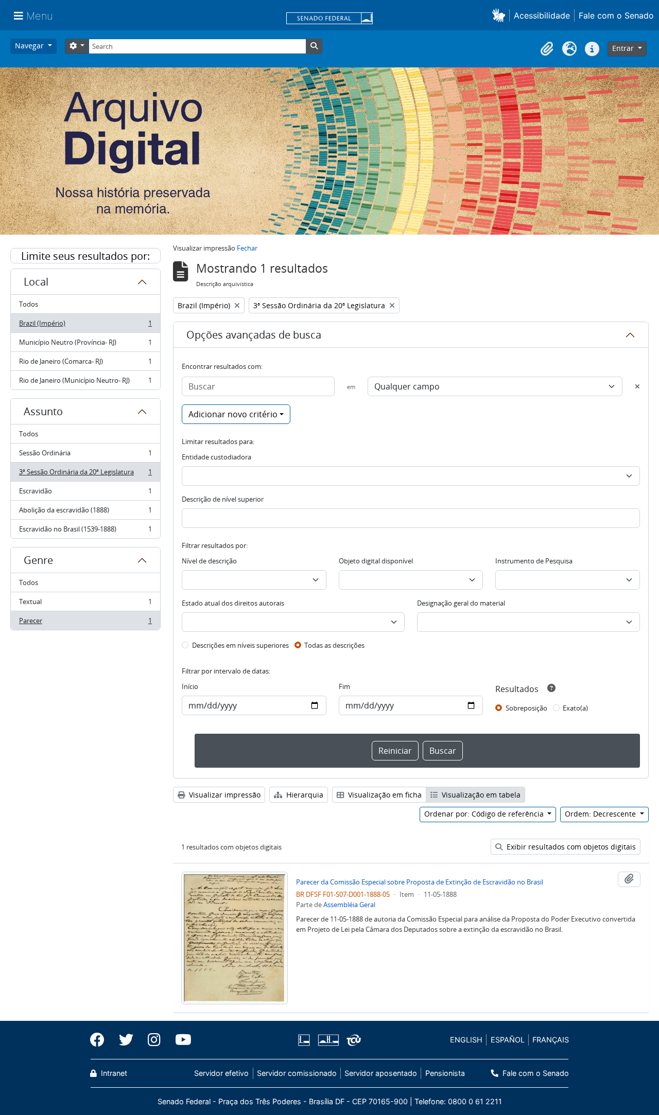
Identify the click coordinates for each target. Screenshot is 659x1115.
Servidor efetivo (221, 1073)
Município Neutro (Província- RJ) (85, 345)
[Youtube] (180, 1040)
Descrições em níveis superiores (240, 645)
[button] (500, 15)
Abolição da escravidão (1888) (85, 512)
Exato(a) (575, 708)
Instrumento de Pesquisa (534, 560)
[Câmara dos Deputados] (306, 1040)
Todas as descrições (334, 645)
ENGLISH (466, 1039)
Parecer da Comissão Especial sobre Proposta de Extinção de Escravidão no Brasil (419, 882)
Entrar (624, 48)
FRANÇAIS (550, 1039)
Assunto (43, 411)
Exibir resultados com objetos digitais (570, 847)
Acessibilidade (542, 15)
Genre (38, 560)
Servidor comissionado (297, 1073)
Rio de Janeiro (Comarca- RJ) (85, 364)
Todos (28, 304)
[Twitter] (126, 1040)
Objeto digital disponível (376, 560)
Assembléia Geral (349, 904)
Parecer (85, 623)
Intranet (113, 1073)
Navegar (30, 45)
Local (36, 282)
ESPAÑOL (508, 1039)
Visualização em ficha (384, 795)
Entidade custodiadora (216, 457)
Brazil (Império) (85, 325)
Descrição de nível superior (223, 499)
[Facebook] (101, 1040)
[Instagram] (154, 1040)
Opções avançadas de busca (253, 335)
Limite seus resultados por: (85, 256)
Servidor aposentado (380, 1073)
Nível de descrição (209, 560)
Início (190, 686)
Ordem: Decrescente (601, 814)
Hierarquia (303, 795)
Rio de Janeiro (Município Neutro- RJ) (85, 383)
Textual (85, 604)
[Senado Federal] (329, 19)
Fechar (247, 248)
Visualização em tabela (480, 795)
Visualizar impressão (224, 795)
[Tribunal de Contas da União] (352, 1040)
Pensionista (444, 1073)
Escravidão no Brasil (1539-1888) (85, 531)
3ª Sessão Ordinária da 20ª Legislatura (85, 474)
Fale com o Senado (616, 15)
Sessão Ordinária (85, 455)
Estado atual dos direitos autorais (233, 603)
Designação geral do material (461, 603)
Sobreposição (526, 708)
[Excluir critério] (637, 386)
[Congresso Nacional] (328, 1040)
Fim (344, 686)
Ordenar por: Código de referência (485, 814)
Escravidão (85, 493)
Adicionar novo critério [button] (233, 414)
